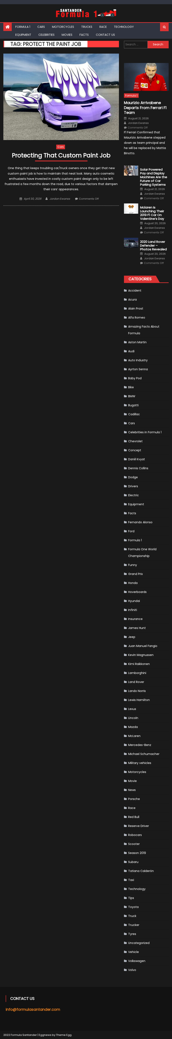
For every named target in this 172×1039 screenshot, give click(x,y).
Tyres (132, 934)
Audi (131, 351)
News (132, 790)
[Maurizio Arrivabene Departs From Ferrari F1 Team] (146, 77)
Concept (134, 450)
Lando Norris (137, 691)
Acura (132, 299)
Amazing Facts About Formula (143, 329)
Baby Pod (135, 378)
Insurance (135, 619)
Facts (84, 35)
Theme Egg (64, 1035)
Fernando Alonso (140, 522)
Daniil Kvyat (136, 459)
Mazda (133, 727)
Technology (124, 27)
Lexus (132, 709)
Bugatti (133, 405)
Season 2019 (137, 853)
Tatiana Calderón (141, 871)
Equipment (23, 35)
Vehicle (133, 952)
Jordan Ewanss (60, 199)
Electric (133, 495)
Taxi (131, 880)
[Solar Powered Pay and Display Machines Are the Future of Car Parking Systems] (131, 171)
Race (103, 27)
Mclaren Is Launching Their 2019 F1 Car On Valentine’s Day (152, 213)
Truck (132, 916)
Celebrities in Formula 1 (145, 432)
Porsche (134, 799)
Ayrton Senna (138, 369)
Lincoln (133, 718)
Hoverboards (137, 592)
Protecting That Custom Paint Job (61, 155)
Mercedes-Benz (139, 745)
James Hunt (137, 628)
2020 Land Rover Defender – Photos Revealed (153, 245)
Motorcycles (63, 27)
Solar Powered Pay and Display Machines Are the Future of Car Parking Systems (153, 177)
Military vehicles (139, 763)
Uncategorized (139, 943)
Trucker (133, 925)
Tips (131, 898)
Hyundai (134, 601)
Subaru (133, 862)
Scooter (134, 844)
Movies (67, 35)
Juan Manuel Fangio (142, 646)
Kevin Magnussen (141, 655)
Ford (131, 531)
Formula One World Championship (142, 552)
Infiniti (132, 610)
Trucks (86, 27)
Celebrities (46, 35)
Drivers (133, 486)
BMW (131, 396)
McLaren (134, 736)
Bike (131, 387)
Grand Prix (135, 574)
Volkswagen (136, 961)
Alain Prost (135, 308)
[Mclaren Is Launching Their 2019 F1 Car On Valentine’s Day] (131, 208)
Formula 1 (22, 27)
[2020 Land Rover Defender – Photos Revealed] (131, 243)
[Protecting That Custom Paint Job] (61, 97)
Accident (134, 290)
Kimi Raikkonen (139, 664)
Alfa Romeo (136, 317)
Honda (133, 583)
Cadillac (134, 414)
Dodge (133, 477)
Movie (132, 781)
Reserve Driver (138, 826)
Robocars (135, 835)
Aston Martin (137, 342)
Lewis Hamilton (139, 700)
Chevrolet (135, 441)
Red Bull (133, 817)
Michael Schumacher (143, 754)
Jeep (131, 637)
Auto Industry (138, 360)
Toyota (133, 907)
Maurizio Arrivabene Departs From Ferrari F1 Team (145, 107)
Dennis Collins (138, 468)
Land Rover (136, 682)
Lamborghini (137, 673)
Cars (41, 27)
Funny (132, 565)
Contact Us (105, 35)
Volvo (132, 970)
